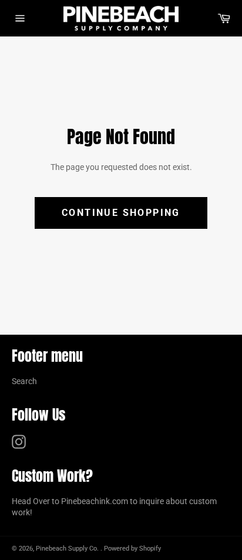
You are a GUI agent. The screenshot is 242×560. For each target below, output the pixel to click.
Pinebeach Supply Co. (68, 548)
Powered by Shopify (132, 548)
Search (24, 381)
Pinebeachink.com (94, 501)
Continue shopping (121, 212)
